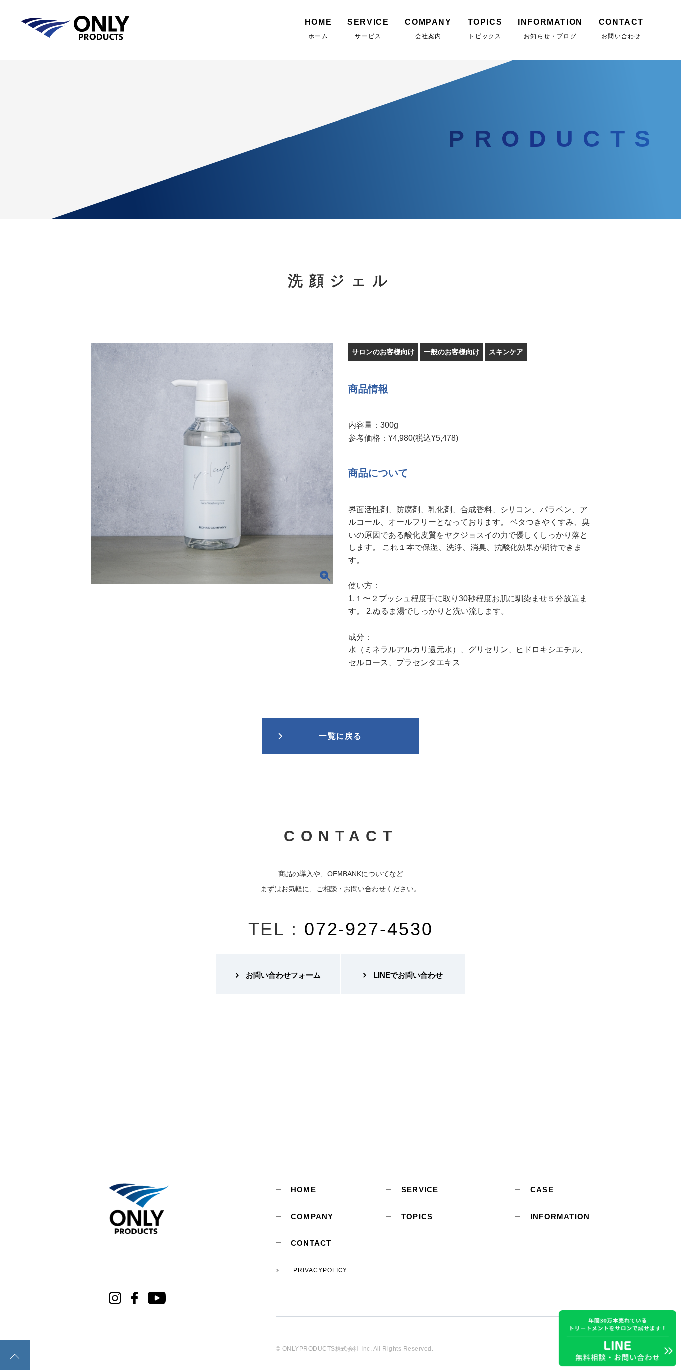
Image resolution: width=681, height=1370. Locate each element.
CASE (542, 1189)
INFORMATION (560, 1216)
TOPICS (417, 1216)
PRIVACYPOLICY (320, 1270)
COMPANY (312, 1216)
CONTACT (311, 1243)
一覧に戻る (340, 736)
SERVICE (419, 1189)
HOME (303, 1189)
